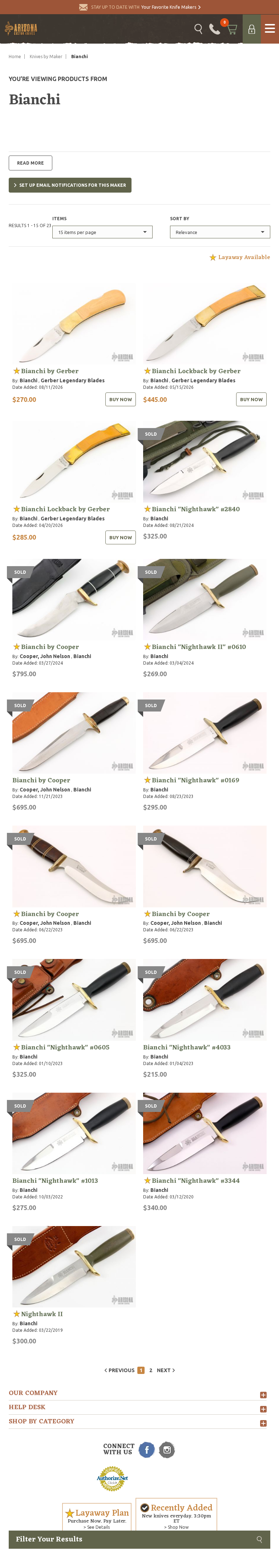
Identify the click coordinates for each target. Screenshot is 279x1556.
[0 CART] (231, 29)
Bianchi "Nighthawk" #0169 (195, 780)
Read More (30, 163)
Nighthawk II (42, 1314)
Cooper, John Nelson (45, 656)
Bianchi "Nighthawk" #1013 (55, 1181)
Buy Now (120, 399)
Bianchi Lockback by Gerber (196, 371)
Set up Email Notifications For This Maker (72, 185)
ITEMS (59, 218)
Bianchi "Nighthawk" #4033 (187, 1047)
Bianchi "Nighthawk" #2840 (196, 509)
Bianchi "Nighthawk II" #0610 (199, 647)
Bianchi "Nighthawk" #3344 (196, 1181)
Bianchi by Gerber (49, 371)
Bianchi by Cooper (50, 647)
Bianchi (28, 380)
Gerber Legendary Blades (73, 380)
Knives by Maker (46, 56)
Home (15, 56)
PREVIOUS (122, 1370)
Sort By (179, 218)
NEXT (164, 1370)
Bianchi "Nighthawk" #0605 (65, 1047)
